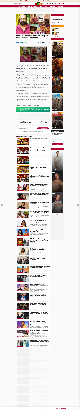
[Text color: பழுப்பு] (44, 42)
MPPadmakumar (24, 105)
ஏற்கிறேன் (63, 408)
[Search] (57, 3)
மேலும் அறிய (58, 408)
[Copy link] (27, 42)
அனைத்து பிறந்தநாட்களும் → (57, 36)
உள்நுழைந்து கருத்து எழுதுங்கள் (43, 128)
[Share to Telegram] (22, 42)
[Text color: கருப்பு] (42, 42)
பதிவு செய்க (57, 144)
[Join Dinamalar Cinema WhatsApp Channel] (54, 3)
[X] (49, 3)
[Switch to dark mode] (55, 3)
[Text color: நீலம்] (43, 42)
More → (62, 148)
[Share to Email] (23, 42)
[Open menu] (65, 3)
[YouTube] (50, 3)
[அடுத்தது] (78, 205)
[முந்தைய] (2, 205)
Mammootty (34, 105)
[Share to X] (18, 42)
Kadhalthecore (29, 105)
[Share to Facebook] (17, 42)
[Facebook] (47, 3)
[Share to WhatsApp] (20, 42)
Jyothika (38, 105)
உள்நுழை (61, 3)
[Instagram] (52, 3)
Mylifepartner (18, 105)
